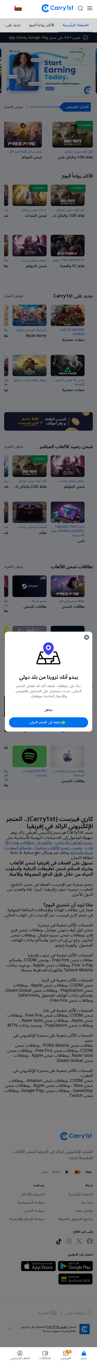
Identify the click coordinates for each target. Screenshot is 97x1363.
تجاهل (48, 710)
